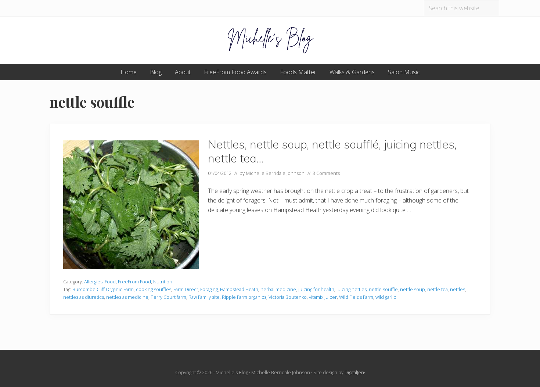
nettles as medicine (127, 297)
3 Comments (326, 173)
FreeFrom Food (134, 281)
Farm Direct (185, 289)
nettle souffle (383, 289)
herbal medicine (278, 289)
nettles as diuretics (83, 297)
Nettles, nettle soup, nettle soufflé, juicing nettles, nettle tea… (332, 151)
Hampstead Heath (239, 289)
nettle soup (412, 289)
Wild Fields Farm (356, 297)
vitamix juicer (323, 297)
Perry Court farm (168, 297)
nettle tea (437, 289)
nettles (457, 289)
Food (110, 281)
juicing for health (316, 289)
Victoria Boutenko (288, 297)
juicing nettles (351, 289)
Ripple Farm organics (244, 297)
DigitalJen (354, 372)
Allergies (93, 281)
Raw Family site (204, 297)
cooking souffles (153, 289)
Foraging (209, 289)
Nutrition (162, 281)
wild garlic (385, 297)
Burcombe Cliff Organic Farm (103, 289)
